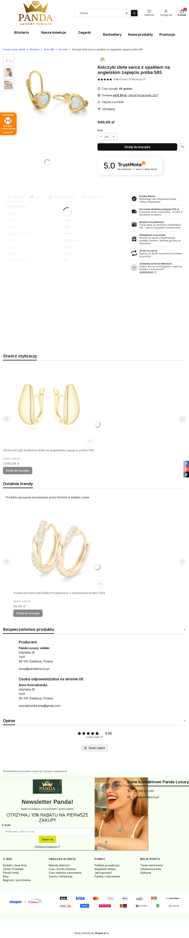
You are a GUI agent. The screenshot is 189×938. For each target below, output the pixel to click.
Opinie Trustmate (13, 869)
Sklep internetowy (90, 933)
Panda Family (11, 872)
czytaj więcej (146, 272)
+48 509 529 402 (143, 791)
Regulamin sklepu (105, 869)
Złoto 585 (49, 49)
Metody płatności (59, 865)
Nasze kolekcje (53, 32)
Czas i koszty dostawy (62, 869)
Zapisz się (47, 839)
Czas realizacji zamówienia (65, 872)
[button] (134, 13)
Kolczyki (63, 49)
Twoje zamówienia (151, 865)
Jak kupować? (103, 872)
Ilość (100, 130)
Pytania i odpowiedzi (107, 876)
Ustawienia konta (150, 869)
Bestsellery (112, 34)
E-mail (6, 825)
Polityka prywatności (46, 846)
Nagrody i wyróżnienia (16, 880)
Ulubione (145, 872)
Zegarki (84, 32)
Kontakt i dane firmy (15, 865)
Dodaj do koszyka (137, 147)
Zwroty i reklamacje (61, 876)
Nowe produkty (140, 34)
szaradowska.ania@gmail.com (39, 706)
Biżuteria (21, 32)
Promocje (167, 34)
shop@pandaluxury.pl (34, 669)
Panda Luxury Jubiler (14, 49)
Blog (5, 876)
